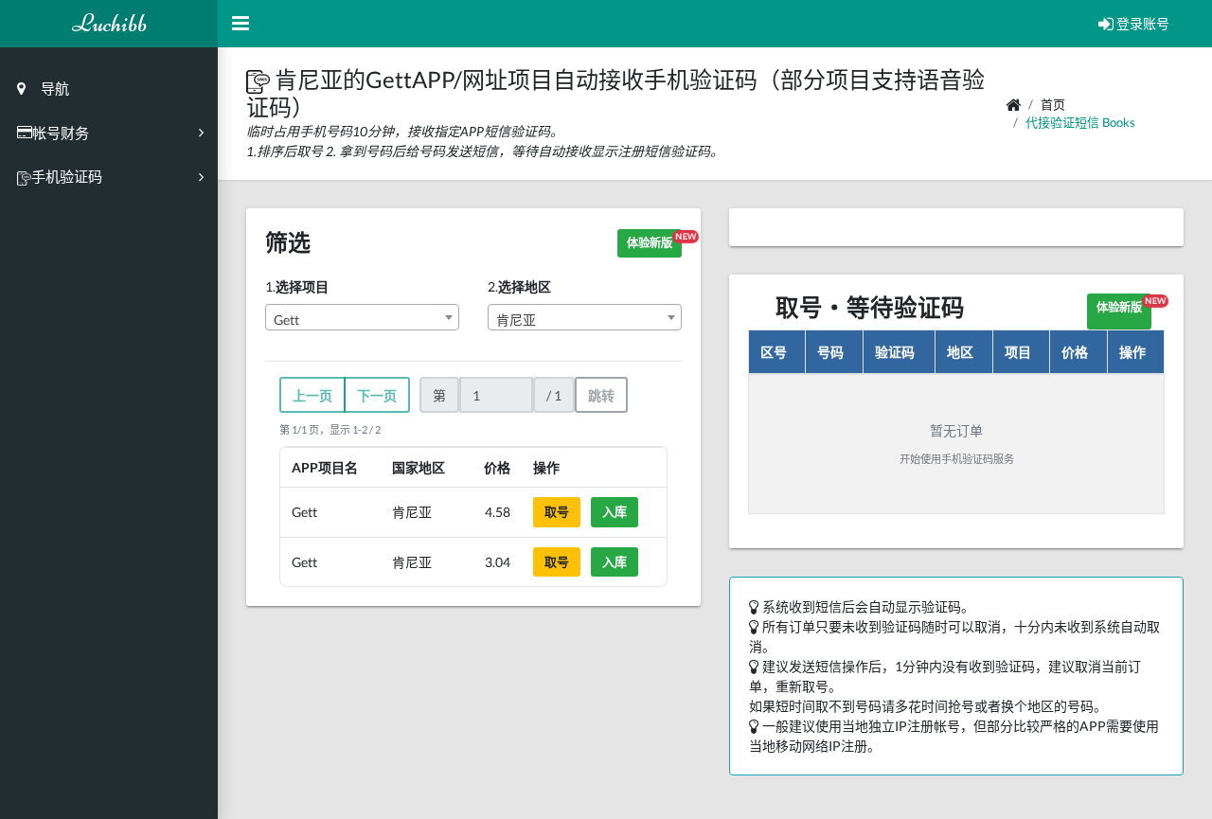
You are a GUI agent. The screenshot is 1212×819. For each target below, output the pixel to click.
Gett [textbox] (286, 320)
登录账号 (1141, 23)
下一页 (377, 395)
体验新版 (654, 240)
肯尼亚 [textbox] (516, 320)
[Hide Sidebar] (240, 23)
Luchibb (109, 23)
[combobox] (362, 317)
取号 (556, 511)
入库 (614, 511)
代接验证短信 (1062, 122)
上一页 (312, 395)
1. (297, 286)
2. (519, 286)
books (1118, 122)
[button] (260, 79)
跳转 (601, 395)
